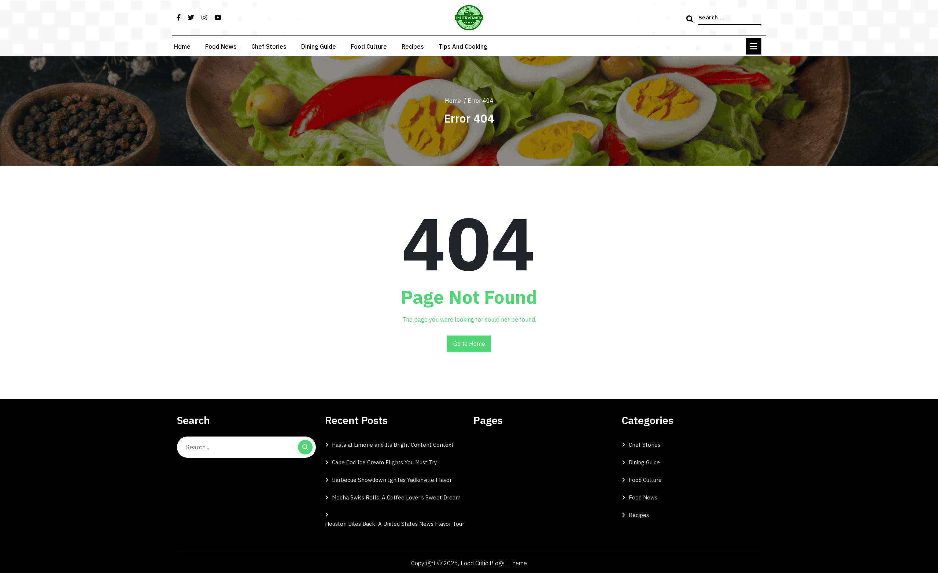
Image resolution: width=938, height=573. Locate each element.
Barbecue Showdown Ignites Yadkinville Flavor (392, 479)
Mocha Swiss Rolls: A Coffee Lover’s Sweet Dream (396, 497)
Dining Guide (318, 46)
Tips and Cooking (463, 46)
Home (182, 46)
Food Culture (369, 46)
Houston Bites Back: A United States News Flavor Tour (394, 523)
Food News (221, 46)
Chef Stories (269, 46)
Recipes (413, 46)
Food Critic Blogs (483, 563)
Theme (518, 563)
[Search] (690, 19)
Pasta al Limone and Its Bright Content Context (393, 444)
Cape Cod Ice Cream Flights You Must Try (384, 462)
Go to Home (469, 343)
